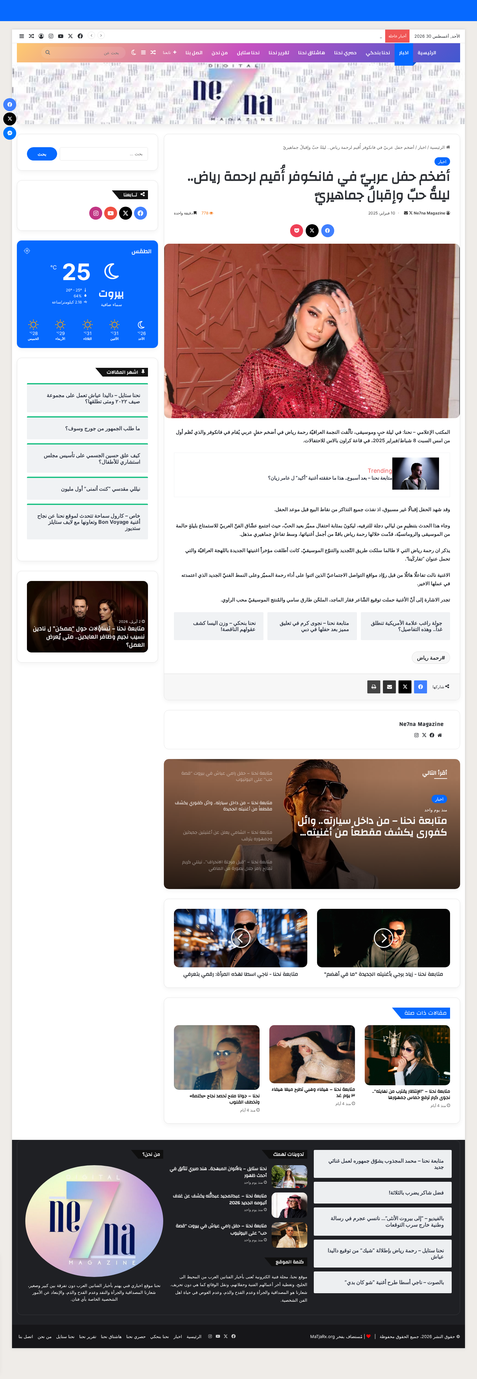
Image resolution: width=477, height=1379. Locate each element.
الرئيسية (427, 52)
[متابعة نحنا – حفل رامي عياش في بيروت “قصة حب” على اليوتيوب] (289, 1235)
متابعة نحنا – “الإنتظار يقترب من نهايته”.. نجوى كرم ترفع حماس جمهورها (411, 1094)
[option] (312, 824)
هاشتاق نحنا (311, 52)
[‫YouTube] (110, 213)
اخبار (404, 52)
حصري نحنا (345, 52)
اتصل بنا (194, 52)
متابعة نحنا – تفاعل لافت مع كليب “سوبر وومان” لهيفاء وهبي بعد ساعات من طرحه (90, 640)
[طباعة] (373, 686)
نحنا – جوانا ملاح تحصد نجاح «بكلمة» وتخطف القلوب (225, 1099)
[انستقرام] (416, 735)
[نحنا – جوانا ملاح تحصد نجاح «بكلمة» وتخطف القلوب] (217, 1057)
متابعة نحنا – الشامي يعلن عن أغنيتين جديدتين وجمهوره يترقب (366, 826)
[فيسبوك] (327, 230)
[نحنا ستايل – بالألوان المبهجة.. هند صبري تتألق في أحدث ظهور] (289, 1176)
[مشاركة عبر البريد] (389, 686)
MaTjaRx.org (322, 1336)
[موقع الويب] (440, 735)
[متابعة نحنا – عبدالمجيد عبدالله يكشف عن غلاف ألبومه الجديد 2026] (289, 1205)
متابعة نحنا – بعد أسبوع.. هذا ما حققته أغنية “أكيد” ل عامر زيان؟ (330, 478)
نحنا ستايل (248, 52)
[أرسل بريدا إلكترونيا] (406, 213)
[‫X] (312, 230)
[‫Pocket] (296, 230)
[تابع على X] (410, 213)
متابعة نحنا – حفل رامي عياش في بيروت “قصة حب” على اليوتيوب (221, 1229)
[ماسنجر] (9, 133)
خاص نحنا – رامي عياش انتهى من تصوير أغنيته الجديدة (333, 36)
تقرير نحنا (279, 52)
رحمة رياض (429, 657)
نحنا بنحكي (378, 52)
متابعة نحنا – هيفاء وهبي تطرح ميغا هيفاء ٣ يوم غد (313, 1092)
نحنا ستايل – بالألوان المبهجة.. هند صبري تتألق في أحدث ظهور (218, 1172)
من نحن (220, 52)
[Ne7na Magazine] (238, 93)
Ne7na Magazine (429, 213)
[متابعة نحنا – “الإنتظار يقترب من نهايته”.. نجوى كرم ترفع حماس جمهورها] (407, 1055)
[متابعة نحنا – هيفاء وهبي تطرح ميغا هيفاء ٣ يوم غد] (312, 1054)
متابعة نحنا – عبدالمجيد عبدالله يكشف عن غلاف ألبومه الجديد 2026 (220, 1199)
